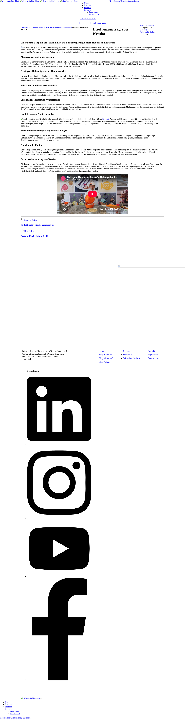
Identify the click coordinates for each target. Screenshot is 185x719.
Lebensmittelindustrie (148, 32)
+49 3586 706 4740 (88, 19)
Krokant (105, 119)
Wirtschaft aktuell (147, 25)
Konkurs (143, 30)
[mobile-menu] (41, 698)
